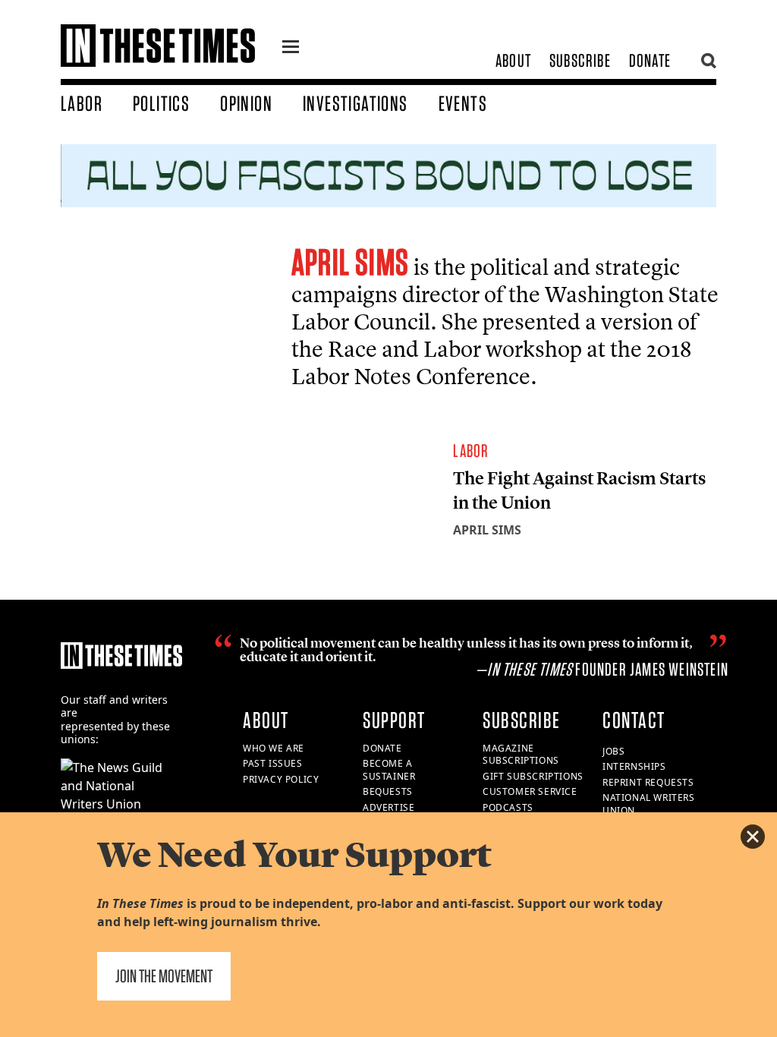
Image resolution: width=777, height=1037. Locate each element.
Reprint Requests (648, 782)
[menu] (290, 48)
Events (463, 103)
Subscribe (580, 60)
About (513, 60)
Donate (650, 60)
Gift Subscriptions (533, 776)
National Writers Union (648, 804)
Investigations (355, 103)
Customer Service (530, 791)
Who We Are (273, 748)
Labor (81, 103)
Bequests (388, 791)
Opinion (246, 103)
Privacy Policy (281, 779)
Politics (161, 103)
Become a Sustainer (389, 770)
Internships (634, 766)
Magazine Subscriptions (521, 755)
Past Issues (273, 763)
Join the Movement (163, 976)
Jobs (613, 751)
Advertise (388, 807)
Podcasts (508, 807)
